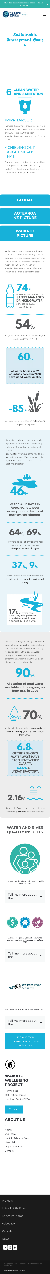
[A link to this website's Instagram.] (10, 1247)
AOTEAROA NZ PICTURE (25, 216)
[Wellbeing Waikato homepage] (21, 14)
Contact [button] (14, 1109)
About (8, 1130)
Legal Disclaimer (14, 1146)
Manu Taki (10, 1142)
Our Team (10, 1134)
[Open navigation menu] (44, 14)
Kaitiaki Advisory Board (17, 1138)
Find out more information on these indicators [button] (25, 1041)
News (8, 1125)
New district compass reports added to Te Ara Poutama (23, 4)
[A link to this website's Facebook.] (5, 1247)
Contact (9, 1151)
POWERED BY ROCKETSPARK (15, 1270)
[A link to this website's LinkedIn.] (15, 1247)
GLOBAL (25, 200)
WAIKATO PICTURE (25, 233)
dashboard (22, 1264)
